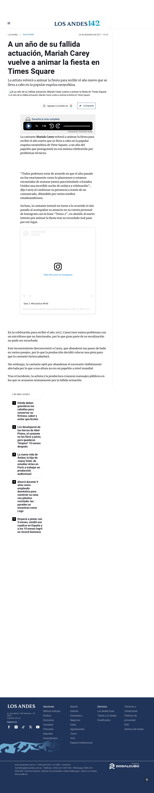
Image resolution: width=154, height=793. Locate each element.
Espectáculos (50, 738)
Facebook (9, 727)
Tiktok (23, 727)
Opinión (74, 711)
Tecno (73, 733)
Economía (48, 720)
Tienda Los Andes (106, 715)
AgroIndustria (77, 729)
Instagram (16, 727)
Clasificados (103, 720)
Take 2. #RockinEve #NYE (35, 303)
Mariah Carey (45, 309)
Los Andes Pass (105, 711)
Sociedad (48, 724)
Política (47, 715)
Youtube (38, 727)
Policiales (48, 729)
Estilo (73, 724)
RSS (126, 724)
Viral (72, 738)
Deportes (48, 733)
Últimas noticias (51, 711)
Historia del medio (134, 729)
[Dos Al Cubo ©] (124, 768)
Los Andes (13, 34)
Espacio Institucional (81, 742)
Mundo (74, 706)
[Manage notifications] (147, 779)
